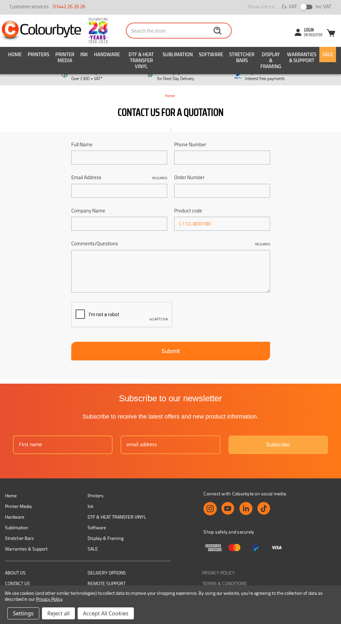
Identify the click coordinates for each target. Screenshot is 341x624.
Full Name (82, 145)
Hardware (107, 54)
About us (15, 572)
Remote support (107, 583)
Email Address (119, 178)
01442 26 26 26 (69, 6)
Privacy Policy (218, 572)
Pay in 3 (265, 75)
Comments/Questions (170, 244)
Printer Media (64, 57)
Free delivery (87, 75)
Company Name (88, 211)
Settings (23, 613)
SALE (327, 54)
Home (15, 54)
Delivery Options (107, 572)
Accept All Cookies (106, 613)
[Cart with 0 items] (331, 34)
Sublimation (178, 54)
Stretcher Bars (241, 57)
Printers (38, 54)
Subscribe (278, 444)
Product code (188, 211)
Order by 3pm (175, 75)
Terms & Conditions (224, 583)
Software (211, 54)
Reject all (58, 613)
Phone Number (190, 145)
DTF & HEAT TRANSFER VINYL (141, 60)
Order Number (189, 178)
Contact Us (17, 583)
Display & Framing (270, 60)
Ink (84, 54)
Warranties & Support (301, 57)
